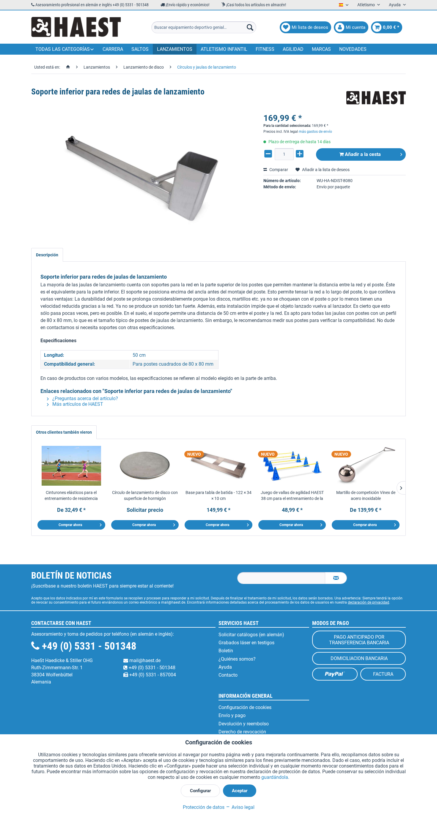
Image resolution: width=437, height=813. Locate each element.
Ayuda (225, 667)
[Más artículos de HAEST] (376, 97)
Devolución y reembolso (243, 724)
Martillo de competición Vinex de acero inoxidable (365, 495)
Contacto (228, 675)
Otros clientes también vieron (64, 432)
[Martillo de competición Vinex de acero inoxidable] (366, 466)
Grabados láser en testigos (246, 642)
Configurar (200, 790)
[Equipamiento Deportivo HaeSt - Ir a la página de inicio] (76, 27)
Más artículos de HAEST (77, 404)
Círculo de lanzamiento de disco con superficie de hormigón (145, 495)
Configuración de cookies (244, 707)
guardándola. (275, 777)
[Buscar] (250, 27)
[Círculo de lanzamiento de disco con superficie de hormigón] (145, 466)
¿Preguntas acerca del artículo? (84, 398)
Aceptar (239, 790)
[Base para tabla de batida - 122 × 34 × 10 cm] (218, 466)
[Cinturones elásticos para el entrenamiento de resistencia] (71, 466)
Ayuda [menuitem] (395, 4)
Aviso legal (242, 807)
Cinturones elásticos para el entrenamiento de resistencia (71, 495)
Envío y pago (232, 715)
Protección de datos (203, 807)
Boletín (225, 650)
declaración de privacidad (368, 602)
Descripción (47, 254)
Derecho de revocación (242, 732)
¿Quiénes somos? (237, 659)
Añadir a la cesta (362, 154)
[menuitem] (203, 27)
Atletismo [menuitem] (366, 4)
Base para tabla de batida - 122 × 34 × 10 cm (218, 495)
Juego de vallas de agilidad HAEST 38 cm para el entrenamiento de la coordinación (292, 495)
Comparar (278, 169)
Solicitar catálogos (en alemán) (251, 634)
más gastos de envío (315, 132)
